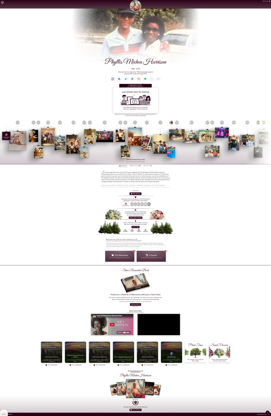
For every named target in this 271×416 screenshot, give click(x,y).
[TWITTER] (126, 79)
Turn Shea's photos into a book (135, 159)
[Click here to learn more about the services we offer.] (135, 402)
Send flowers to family (135, 217)
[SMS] (145, 79)
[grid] (135, 141)
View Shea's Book (135, 304)
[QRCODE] (113, 79)
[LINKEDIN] (132, 79)
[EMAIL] (139, 79)
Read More (135, 190)
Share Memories (136, 409)
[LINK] (158, 79)
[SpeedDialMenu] (268, 413)
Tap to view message (53, 364)
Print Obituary (136, 193)
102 (134, 251)
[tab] (123, 165)
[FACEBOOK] (119, 79)
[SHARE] (152, 79)
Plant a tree (135, 227)
